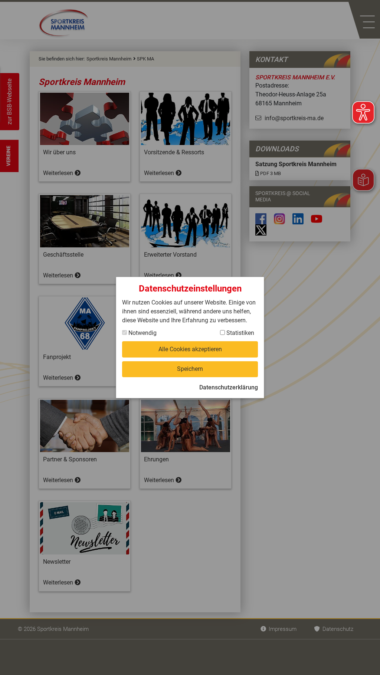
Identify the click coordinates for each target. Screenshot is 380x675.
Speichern (190, 368)
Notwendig (142, 332)
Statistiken (239, 332)
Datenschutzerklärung (228, 387)
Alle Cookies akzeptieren (190, 349)
